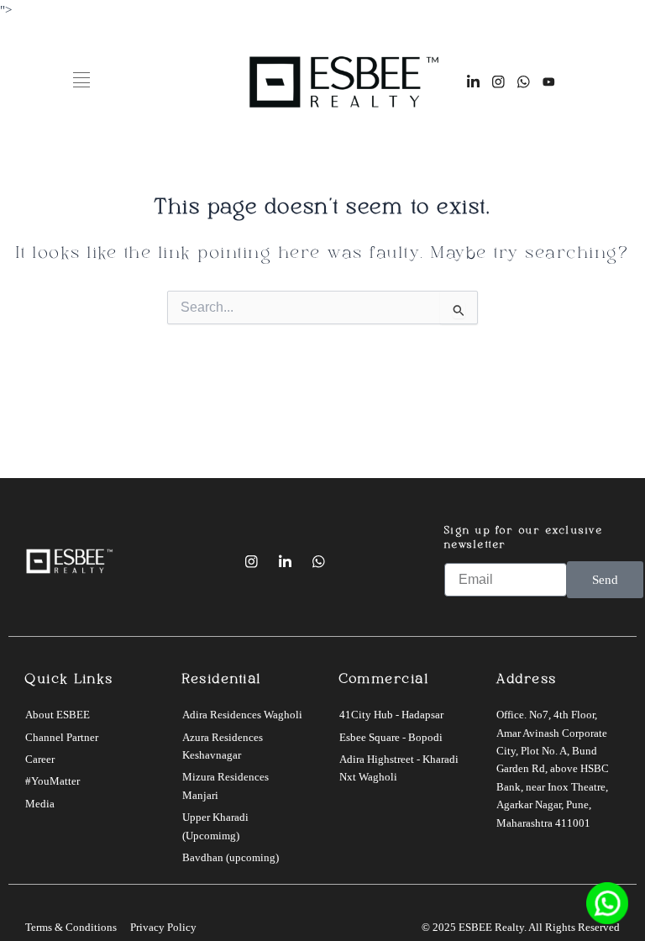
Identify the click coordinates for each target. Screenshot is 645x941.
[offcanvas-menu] (81, 81)
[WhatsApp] (523, 81)
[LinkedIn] (472, 81)
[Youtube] (548, 81)
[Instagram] (498, 81)
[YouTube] (351, 561)
